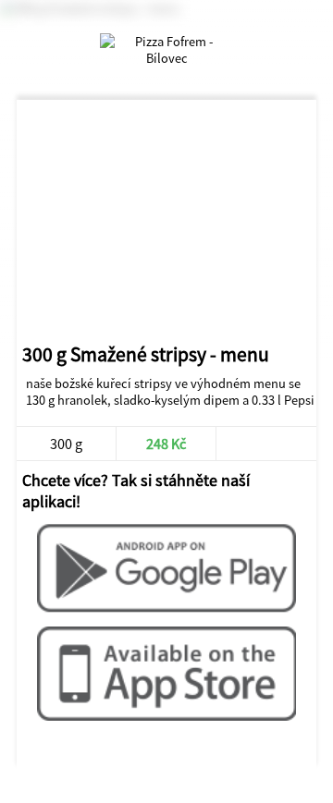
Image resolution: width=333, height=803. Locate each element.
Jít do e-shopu (265, 443)
